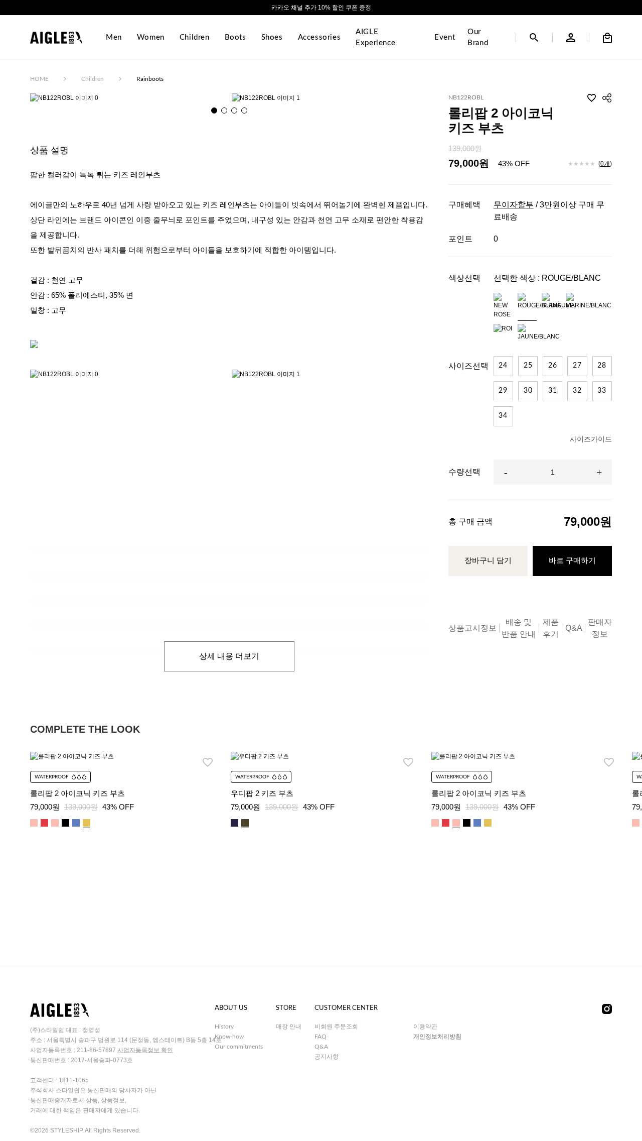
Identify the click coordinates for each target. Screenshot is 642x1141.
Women (151, 37)
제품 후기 (551, 628)
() (605, 163)
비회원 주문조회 (336, 1026)
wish (592, 98)
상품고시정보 (472, 628)
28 (601, 365)
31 (552, 390)
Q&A (573, 628)
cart (607, 38)
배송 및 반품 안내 (519, 628)
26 (552, 365)
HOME (39, 79)
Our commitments (239, 1047)
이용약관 (425, 1026)
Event (444, 37)
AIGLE (56, 37)
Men (114, 37)
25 (528, 365)
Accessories (319, 37)
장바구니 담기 (488, 560)
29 (503, 390)
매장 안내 (288, 1026)
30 (528, 390)
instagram (606, 1008)
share (607, 98)
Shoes (272, 37)
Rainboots (150, 79)
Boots (235, 37)
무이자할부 (514, 204)
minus (506, 472)
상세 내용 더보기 (229, 656)
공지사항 (326, 1057)
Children (195, 37)
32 (577, 390)
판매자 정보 (600, 628)
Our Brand (477, 37)
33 (601, 390)
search (534, 38)
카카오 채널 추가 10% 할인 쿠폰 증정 (321, 7)
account (571, 38)
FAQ (320, 1037)
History (224, 1026)
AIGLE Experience (375, 37)
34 (503, 415)
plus (599, 472)
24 (503, 365)
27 (577, 365)
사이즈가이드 (591, 439)
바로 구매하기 (572, 560)
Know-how (229, 1037)
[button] (214, 110)
